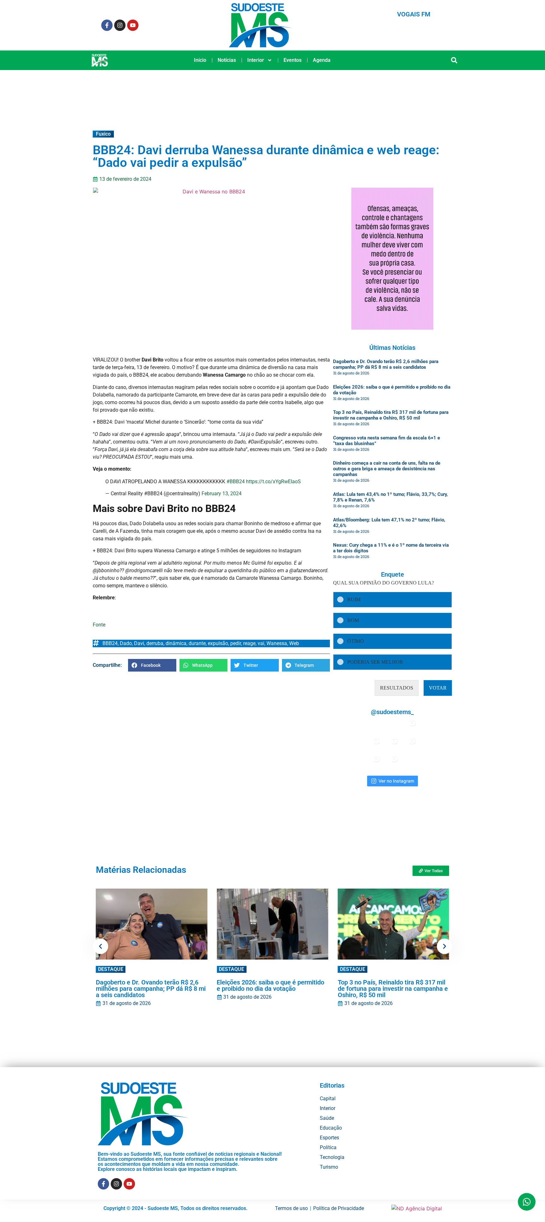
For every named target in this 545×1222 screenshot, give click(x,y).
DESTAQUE (110, 969)
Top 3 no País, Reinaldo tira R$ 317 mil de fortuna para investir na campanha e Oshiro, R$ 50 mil (390, 415)
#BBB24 (235, 482)
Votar (438, 687)
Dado (126, 643)
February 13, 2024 (222, 493)
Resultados (396, 687)
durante (197, 643)
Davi (139, 643)
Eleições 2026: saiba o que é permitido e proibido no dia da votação (270, 985)
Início (200, 60)
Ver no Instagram (396, 781)
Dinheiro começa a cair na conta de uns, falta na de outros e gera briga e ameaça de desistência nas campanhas (386, 468)
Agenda (322, 60)
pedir (235, 643)
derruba (154, 643)
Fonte (99, 625)
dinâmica (176, 643)
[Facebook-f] (107, 25)
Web (294, 643)
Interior (255, 60)
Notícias (227, 60)
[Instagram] (120, 25)
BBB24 (110, 643)
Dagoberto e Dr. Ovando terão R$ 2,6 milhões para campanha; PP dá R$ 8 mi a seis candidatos (385, 364)
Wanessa (277, 643)
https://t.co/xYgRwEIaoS (273, 482)
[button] (454, 60)
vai (261, 643)
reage (249, 643)
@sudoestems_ (392, 712)
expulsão (218, 643)
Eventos (293, 60)
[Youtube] (132, 25)
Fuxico (103, 134)
